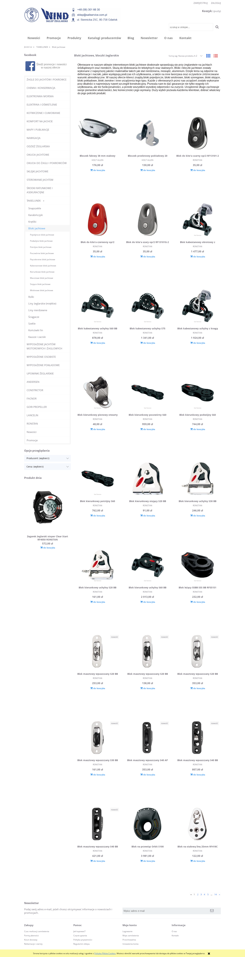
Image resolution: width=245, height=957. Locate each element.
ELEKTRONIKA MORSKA (40, 96)
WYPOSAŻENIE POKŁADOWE (43, 365)
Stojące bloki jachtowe (40, 284)
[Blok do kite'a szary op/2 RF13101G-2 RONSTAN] (147, 220)
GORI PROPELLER (37, 407)
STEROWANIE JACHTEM (40, 179)
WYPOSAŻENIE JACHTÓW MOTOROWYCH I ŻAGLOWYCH (44, 346)
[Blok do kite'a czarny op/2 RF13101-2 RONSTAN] (197, 133)
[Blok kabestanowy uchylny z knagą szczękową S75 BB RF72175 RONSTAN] (197, 306)
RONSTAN (32, 423)
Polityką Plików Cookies (105, 953)
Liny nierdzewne (37, 310)
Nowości (31, 432)
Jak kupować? (79, 931)
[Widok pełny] (216, 56)
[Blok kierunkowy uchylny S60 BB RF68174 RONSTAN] (147, 565)
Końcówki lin (35, 330)
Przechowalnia (129, 939)
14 (215, 894)
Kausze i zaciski (37, 337)
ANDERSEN (33, 381)
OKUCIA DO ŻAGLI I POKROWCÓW (47, 163)
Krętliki (32, 221)
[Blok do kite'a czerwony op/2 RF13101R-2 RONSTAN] (97, 220)
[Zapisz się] (212, 911)
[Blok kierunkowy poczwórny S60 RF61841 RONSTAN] (147, 392)
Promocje (32, 440)
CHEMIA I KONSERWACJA (41, 88)
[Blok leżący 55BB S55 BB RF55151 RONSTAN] (197, 565)
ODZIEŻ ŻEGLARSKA (38, 146)
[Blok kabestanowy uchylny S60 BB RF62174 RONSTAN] (97, 306)
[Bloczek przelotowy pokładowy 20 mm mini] (147, 133)
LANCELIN (32, 415)
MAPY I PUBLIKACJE (38, 129)
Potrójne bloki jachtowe (41, 247)
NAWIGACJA (33, 138)
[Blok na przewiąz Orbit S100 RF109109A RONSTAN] (147, 824)
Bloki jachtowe (36, 228)
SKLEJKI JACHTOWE (37, 171)
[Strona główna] (72, 15)
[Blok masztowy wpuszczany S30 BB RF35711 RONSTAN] (97, 738)
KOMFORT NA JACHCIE (40, 121)
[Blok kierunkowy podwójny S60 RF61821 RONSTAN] (197, 392)
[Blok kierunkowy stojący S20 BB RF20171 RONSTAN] (147, 479)
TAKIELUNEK (34, 200)
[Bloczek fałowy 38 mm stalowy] (97, 133)
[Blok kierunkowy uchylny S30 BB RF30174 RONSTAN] (197, 479)
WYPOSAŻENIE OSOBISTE (41, 356)
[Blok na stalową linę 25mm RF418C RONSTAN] (197, 824)
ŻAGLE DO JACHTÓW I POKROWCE (46, 79)
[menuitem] (34, 38)
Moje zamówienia (130, 935)
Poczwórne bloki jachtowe (42, 253)
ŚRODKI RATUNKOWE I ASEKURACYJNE (39, 190)
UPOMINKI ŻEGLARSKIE (40, 373)
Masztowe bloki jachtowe (41, 278)
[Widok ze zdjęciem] (208, 56)
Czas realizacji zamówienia (36, 931)
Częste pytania (80, 935)
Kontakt (175, 935)
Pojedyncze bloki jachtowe (42, 234)
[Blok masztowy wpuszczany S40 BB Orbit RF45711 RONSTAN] (97, 824)
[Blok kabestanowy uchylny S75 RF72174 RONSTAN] (147, 306)
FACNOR (31, 398)
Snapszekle (34, 208)
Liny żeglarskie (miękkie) (42, 303)
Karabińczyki (35, 215)
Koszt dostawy (30, 939)
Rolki (31, 296)
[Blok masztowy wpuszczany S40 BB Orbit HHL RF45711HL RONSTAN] (197, 738)
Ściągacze (33, 316)
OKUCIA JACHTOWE (38, 154)
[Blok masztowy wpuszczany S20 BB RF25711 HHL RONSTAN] (97, 651)
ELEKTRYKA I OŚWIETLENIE (42, 104)
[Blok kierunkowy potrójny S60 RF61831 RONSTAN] (97, 479)
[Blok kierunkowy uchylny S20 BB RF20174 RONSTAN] (97, 565)
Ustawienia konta (130, 943)
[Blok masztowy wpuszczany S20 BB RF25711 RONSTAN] (147, 651)
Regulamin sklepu (81, 943)
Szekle (32, 323)
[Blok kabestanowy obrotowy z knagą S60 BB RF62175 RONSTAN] (197, 220)
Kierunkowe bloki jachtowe (42, 271)
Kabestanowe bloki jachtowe (43, 265)
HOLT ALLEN (97, 160)
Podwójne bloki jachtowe (41, 241)
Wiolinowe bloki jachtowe (41, 290)
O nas (174, 931)
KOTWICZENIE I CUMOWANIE (43, 113)
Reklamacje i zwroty (33, 943)
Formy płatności (31, 935)
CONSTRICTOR (35, 390)
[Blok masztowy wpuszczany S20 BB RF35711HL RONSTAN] (197, 651)
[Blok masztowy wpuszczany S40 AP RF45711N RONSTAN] (147, 738)
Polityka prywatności (82, 939)
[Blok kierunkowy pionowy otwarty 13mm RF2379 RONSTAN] (97, 392)
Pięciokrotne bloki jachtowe (42, 259)
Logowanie (127, 931)
